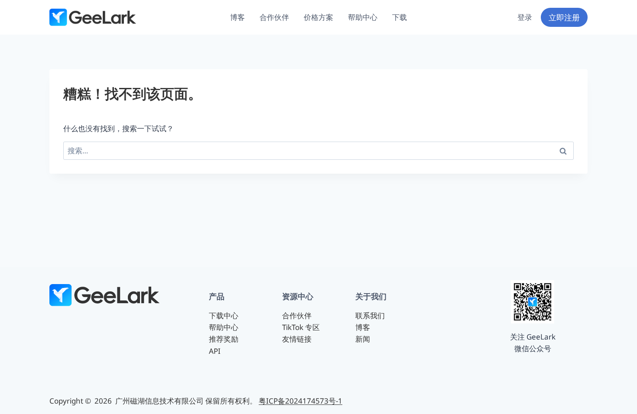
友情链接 (297, 339)
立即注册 (564, 17)
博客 (237, 17)
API (215, 351)
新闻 (362, 339)
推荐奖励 (223, 339)
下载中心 (223, 315)
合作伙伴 (274, 17)
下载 (399, 17)
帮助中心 (362, 17)
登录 (524, 17)
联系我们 (370, 315)
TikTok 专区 (301, 327)
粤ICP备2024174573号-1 (300, 401)
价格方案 (318, 17)
